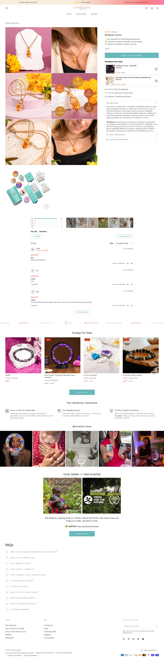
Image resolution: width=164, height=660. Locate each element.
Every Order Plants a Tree (15, 632)
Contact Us (48, 625)
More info (118, 67)
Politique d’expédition (30, 655)
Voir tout (82, 392)
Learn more (82, 534)
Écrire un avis (126, 236)
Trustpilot (118, 416)
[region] (99, 223)
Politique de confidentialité (63, 653)
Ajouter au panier (131, 55)
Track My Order (50, 632)
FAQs (46, 628)
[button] (6, 8)
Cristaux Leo (15, 23)
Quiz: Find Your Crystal (14, 628)
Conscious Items (16, 650)
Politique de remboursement (44, 653)
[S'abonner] (157, 626)
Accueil (7, 23)
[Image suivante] (132, 223)
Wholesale (9, 638)
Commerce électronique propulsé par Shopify (19, 653)
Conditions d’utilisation (14, 655)
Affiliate (8, 635)
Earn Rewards (10, 625)
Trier (112, 243)
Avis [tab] (34, 231)
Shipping (47, 635)
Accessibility (49, 638)
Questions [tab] (43, 231)
